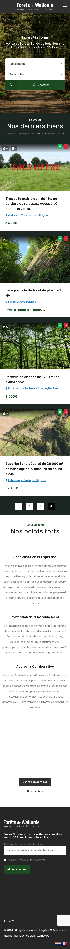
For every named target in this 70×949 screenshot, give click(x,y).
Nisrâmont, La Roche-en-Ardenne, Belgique (33, 388)
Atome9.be (42, 935)
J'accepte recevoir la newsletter (26, 860)
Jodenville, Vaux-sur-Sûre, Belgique (28, 215)
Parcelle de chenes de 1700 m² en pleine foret (32, 379)
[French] (64, 943)
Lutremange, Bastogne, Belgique (27, 480)
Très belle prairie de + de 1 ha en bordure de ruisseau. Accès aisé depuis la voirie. (31, 204)
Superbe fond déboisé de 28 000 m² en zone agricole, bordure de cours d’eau (34, 469)
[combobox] (34, 63)
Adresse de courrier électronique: (24, 844)
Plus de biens (35, 791)
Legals (43, 930)
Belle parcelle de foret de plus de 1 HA (33, 292)
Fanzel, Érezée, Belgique (22, 301)
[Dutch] (58, 943)
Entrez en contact (35, 781)
